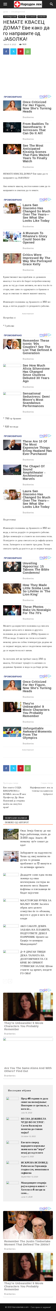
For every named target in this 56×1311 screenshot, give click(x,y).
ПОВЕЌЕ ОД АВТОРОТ (17, 822)
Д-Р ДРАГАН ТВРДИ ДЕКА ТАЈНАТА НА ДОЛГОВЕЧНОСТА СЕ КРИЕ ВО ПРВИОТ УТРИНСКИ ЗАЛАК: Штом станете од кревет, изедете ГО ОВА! (36, 962)
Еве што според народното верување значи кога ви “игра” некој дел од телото (33, 1148)
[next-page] (10, 981)
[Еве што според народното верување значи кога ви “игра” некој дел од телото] (12, 1147)
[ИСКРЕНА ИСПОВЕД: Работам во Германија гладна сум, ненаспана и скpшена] (12, 1167)
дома (5, 11)
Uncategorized (18, 11)
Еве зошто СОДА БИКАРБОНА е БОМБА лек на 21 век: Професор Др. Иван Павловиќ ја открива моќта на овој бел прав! (14, 797)
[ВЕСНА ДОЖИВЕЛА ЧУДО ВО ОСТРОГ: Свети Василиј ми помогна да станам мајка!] (12, 1123)
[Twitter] (13, 51)
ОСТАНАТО (31, 16)
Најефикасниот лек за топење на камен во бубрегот (41, 791)
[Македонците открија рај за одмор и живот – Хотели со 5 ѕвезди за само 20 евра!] (12, 1187)
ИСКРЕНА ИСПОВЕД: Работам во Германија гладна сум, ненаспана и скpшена (35, 1168)
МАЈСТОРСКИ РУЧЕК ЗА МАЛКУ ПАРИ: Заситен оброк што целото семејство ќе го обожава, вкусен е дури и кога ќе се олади (36, 909)
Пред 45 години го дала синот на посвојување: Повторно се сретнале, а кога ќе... (35, 1104)
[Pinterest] (20, 51)
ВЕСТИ (21, 16)
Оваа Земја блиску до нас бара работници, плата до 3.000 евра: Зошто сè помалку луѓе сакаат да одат (35, 838)
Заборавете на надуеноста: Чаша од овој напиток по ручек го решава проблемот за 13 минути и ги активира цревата (36, 860)
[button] (5, 4)
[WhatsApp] (28, 51)
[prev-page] (5, 981)
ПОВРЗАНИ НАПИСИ (16, 818)
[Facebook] (6, 51)
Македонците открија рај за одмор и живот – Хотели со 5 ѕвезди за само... (34, 1188)
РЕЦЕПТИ (42, 16)
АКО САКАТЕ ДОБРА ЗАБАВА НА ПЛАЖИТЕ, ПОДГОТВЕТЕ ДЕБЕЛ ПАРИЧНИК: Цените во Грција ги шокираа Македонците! (35, 935)
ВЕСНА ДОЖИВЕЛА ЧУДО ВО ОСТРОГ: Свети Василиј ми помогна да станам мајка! (33, 1125)
